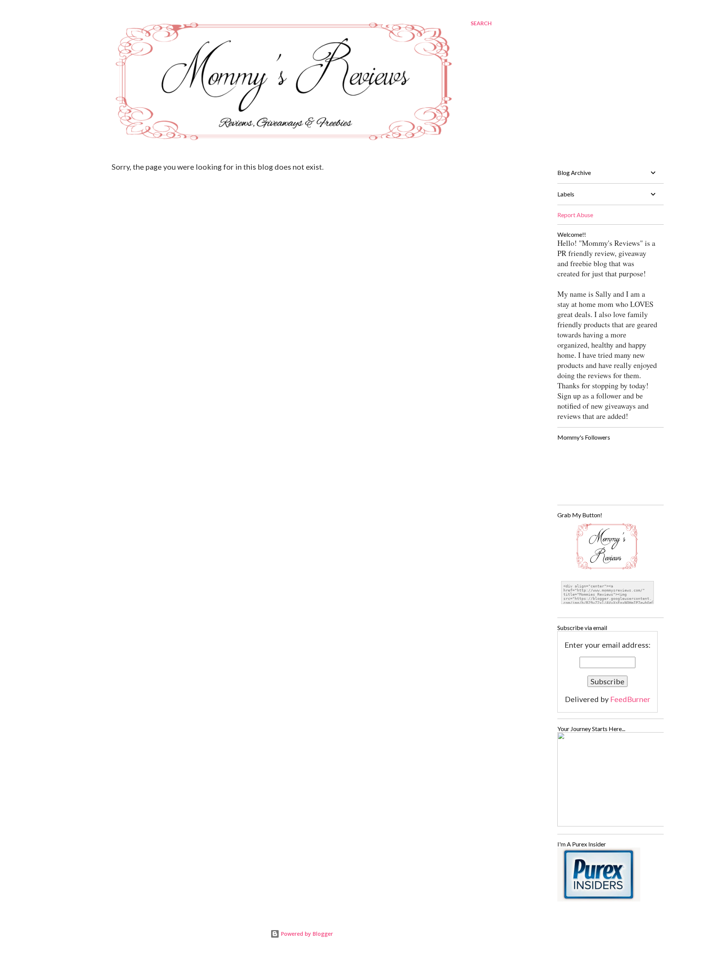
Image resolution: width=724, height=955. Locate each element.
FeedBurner (630, 699)
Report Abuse (575, 214)
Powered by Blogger (306, 933)
